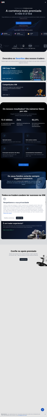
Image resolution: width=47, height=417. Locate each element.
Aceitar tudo (19, 218)
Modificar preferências (9, 218)
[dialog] (23, 208)
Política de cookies (7, 213)
